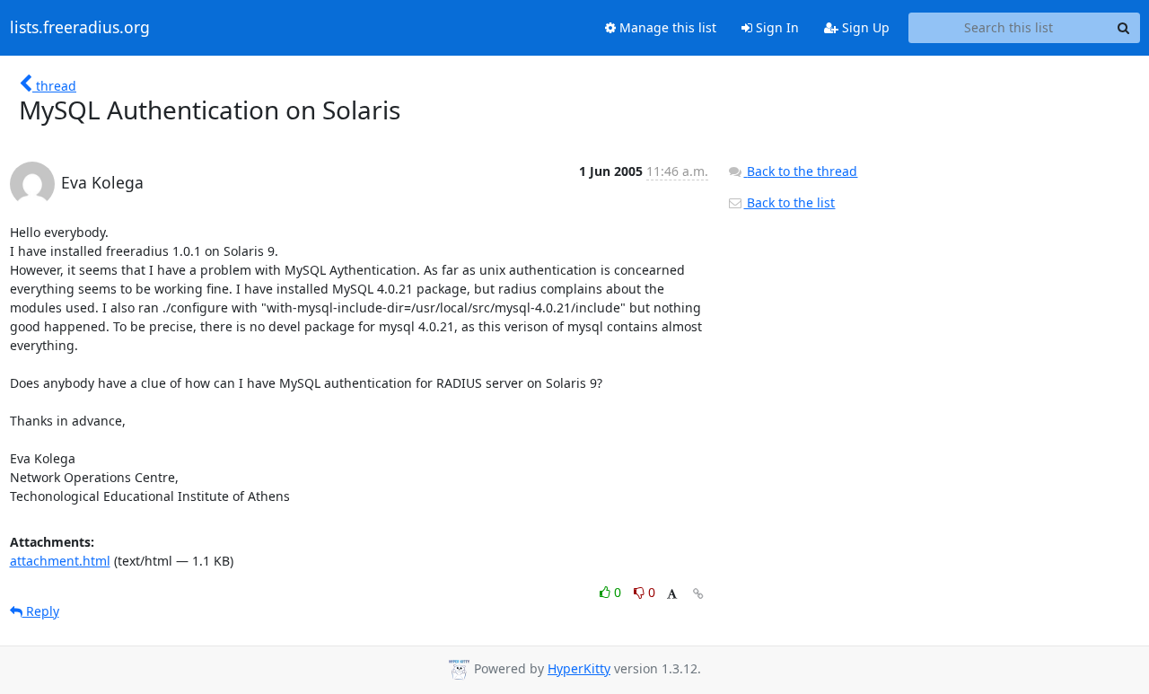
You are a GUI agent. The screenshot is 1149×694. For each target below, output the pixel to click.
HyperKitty (579, 668)
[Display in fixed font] (672, 595)
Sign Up (864, 27)
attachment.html (60, 560)
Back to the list (789, 202)
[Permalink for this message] (698, 594)
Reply (40, 610)
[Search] (1124, 28)
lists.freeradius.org (80, 28)
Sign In (775, 27)
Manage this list (666, 27)
